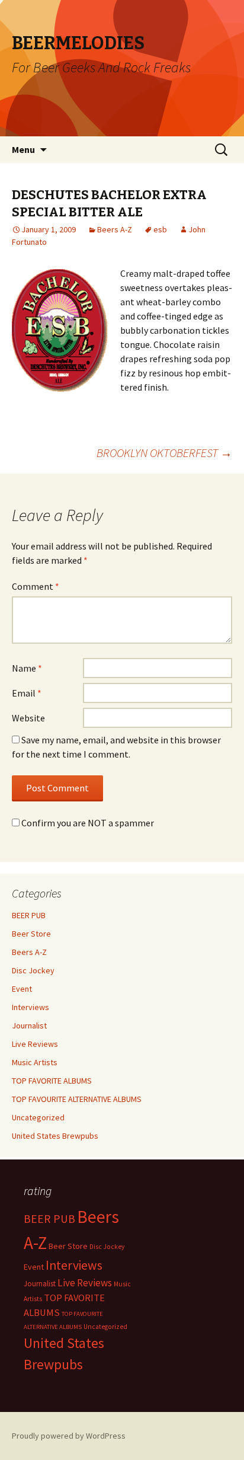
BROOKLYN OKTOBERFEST (164, 452)
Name (27, 668)
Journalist (29, 1025)
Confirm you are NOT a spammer (87, 823)
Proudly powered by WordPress (69, 1435)
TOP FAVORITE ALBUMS (52, 1080)
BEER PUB (29, 915)
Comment (35, 586)
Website (28, 718)
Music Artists (34, 1062)
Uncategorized (38, 1117)
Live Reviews (35, 1044)
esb (160, 229)
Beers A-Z (114, 229)
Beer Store (31, 933)
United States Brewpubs (55, 1135)
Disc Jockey (33, 970)
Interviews (30, 1007)
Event (22, 988)
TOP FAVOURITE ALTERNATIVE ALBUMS (77, 1099)
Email (26, 693)
